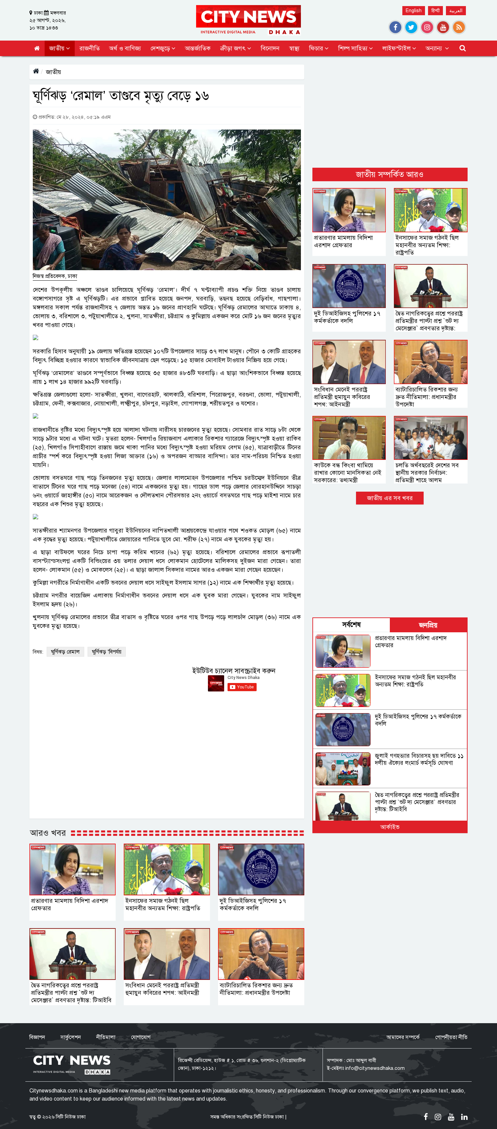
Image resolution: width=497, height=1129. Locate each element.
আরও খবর (48, 832)
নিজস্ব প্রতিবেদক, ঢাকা (55, 276)
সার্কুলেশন (71, 1037)
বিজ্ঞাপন (37, 1037)
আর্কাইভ (390, 827)
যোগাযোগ (140, 1037)
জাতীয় (53, 72)
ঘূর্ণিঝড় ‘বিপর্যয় (106, 652)
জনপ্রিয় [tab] (428, 625)
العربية (456, 11)
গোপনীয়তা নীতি (451, 1037)
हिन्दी (435, 11)
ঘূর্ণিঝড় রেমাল (65, 652)
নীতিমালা (105, 1037)
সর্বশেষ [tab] (351, 624)
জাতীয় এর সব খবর (390, 498)
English (414, 11)
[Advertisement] (390, 112)
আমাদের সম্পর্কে (403, 1037)
